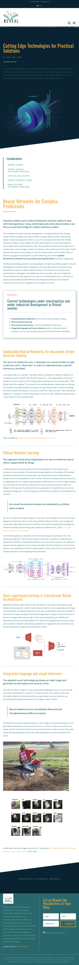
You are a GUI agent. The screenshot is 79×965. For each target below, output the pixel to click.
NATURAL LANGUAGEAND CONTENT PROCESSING (18, 170)
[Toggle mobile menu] (74, 22)
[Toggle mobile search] (69, 22)
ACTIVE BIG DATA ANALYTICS (19, 175)
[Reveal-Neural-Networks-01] (39, 402)
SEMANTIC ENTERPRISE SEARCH (20, 180)
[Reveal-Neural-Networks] (39, 633)
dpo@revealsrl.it (65, 962)
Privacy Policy (61, 933)
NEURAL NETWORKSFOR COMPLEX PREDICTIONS (19, 185)
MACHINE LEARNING (15, 164)
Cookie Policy (49, 958)
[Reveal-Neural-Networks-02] (39, 558)
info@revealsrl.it (45, 2)
